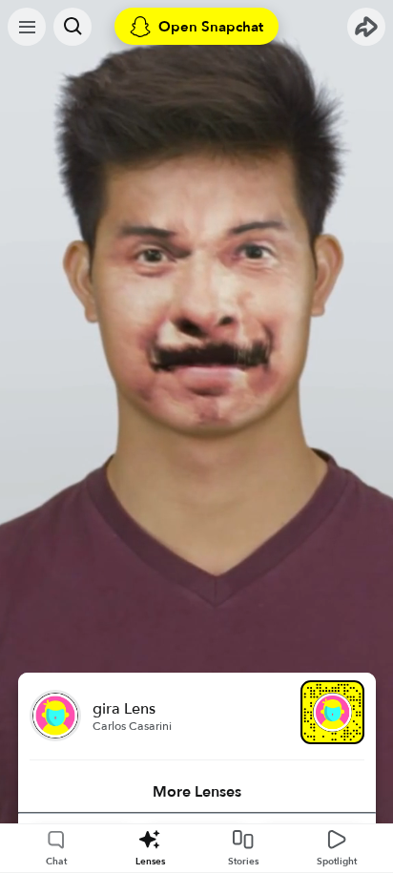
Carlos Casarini (132, 726)
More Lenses (197, 791)
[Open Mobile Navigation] (27, 27)
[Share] (366, 27)
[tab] (197, 792)
